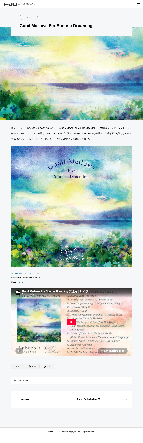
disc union (21, 282)
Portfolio (29, 17)
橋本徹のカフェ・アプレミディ (28, 273)
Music (19, 380)
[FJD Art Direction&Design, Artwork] (23, 4)
